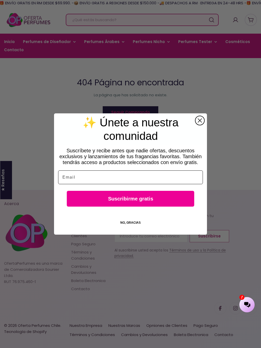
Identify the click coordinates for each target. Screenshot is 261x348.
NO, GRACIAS (130, 222)
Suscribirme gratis (130, 199)
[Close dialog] (199, 120)
